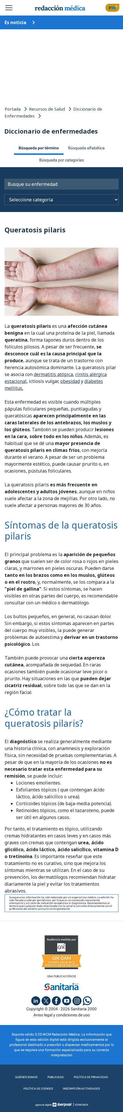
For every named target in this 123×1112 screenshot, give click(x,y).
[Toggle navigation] (9, 8)
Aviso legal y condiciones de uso (61, 1015)
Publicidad (55, 1077)
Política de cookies (38, 1088)
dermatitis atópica (53, 374)
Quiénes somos (26, 1077)
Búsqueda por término (39, 148)
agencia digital (43, 1104)
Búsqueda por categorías (61, 160)
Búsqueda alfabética (86, 148)
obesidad (70, 381)
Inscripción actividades (81, 1088)
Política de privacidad (91, 1077)
